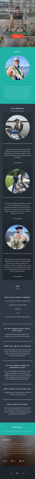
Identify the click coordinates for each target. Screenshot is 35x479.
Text (14, 461)
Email (22, 461)
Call (6, 461)
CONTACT (17, 36)
